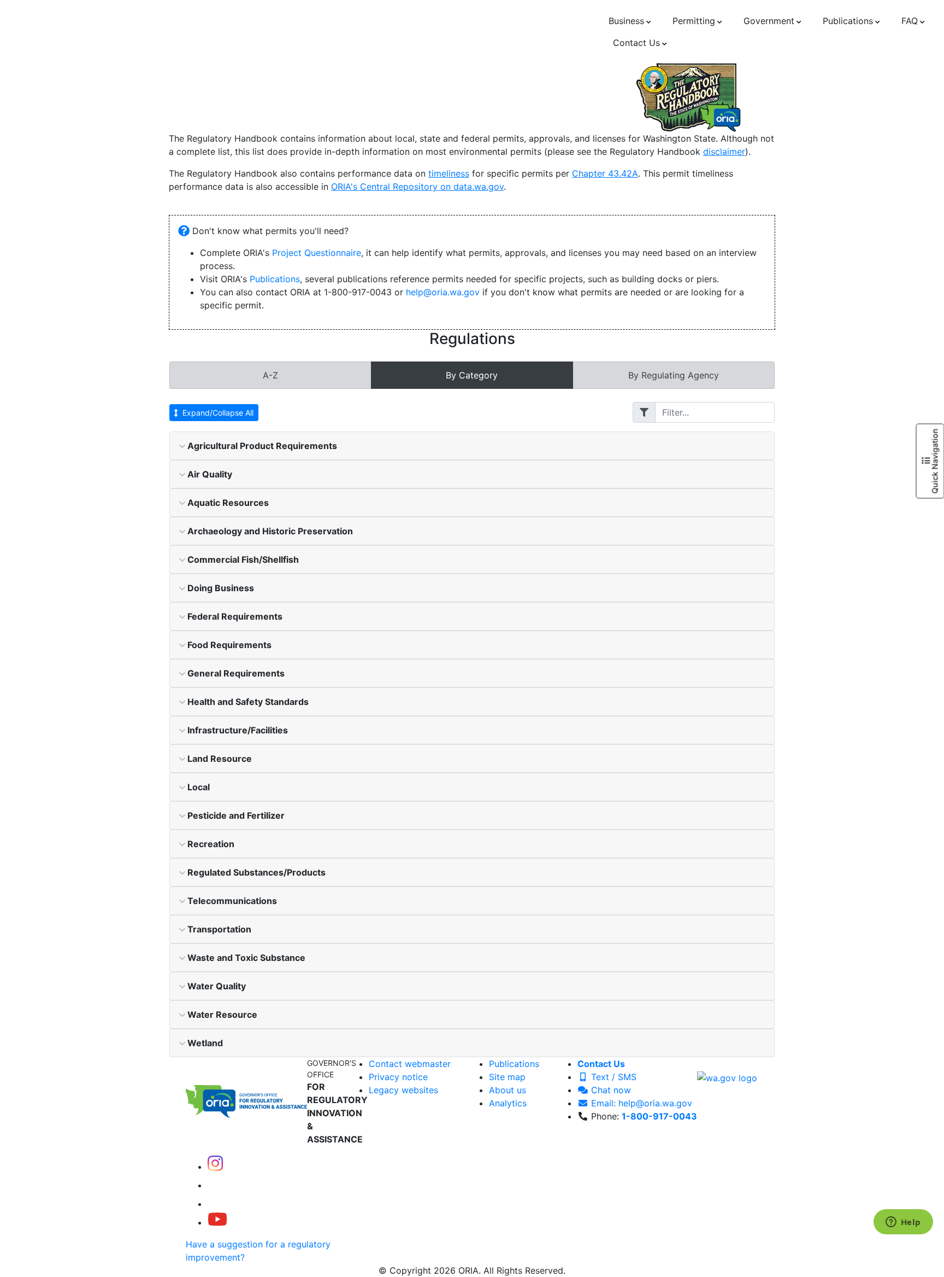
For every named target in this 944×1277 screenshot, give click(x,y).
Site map (507, 1076)
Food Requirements (228, 644)
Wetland (204, 1042)
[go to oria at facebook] (216, 1185)
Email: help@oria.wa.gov (640, 1103)
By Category (472, 375)
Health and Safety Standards (247, 701)
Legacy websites (403, 1089)
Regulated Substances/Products (255, 872)
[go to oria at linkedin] (215, 1203)
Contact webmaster (410, 1063)
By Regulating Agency (673, 375)
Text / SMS (612, 1076)
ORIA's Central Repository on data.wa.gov (417, 186)
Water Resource (221, 1014)
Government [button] (769, 20)
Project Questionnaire (316, 252)
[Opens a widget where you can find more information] (903, 1223)
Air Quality (208, 474)
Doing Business (219, 587)
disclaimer (724, 151)
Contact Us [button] (636, 42)
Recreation (209, 843)
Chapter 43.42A (605, 173)
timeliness (448, 173)
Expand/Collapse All (217, 412)
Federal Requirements (233, 616)
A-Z (270, 375)
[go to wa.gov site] (727, 1076)
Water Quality (215, 986)
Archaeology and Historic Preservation (269, 531)
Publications (275, 278)
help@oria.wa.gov (443, 292)
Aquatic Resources (227, 502)
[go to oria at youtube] (217, 1222)
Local (197, 787)
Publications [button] (848, 20)
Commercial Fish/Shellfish (242, 559)
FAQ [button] (909, 20)
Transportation (218, 929)
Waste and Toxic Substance (245, 957)
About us (507, 1089)
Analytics (508, 1103)
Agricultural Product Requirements (261, 445)
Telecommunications (231, 900)
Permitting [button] (693, 20)
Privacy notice (398, 1076)
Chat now (609, 1089)
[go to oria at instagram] (215, 1166)
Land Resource (218, 758)
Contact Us (601, 1063)
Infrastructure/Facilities (236, 730)
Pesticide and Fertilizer (235, 815)
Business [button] (626, 20)
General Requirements (235, 673)
